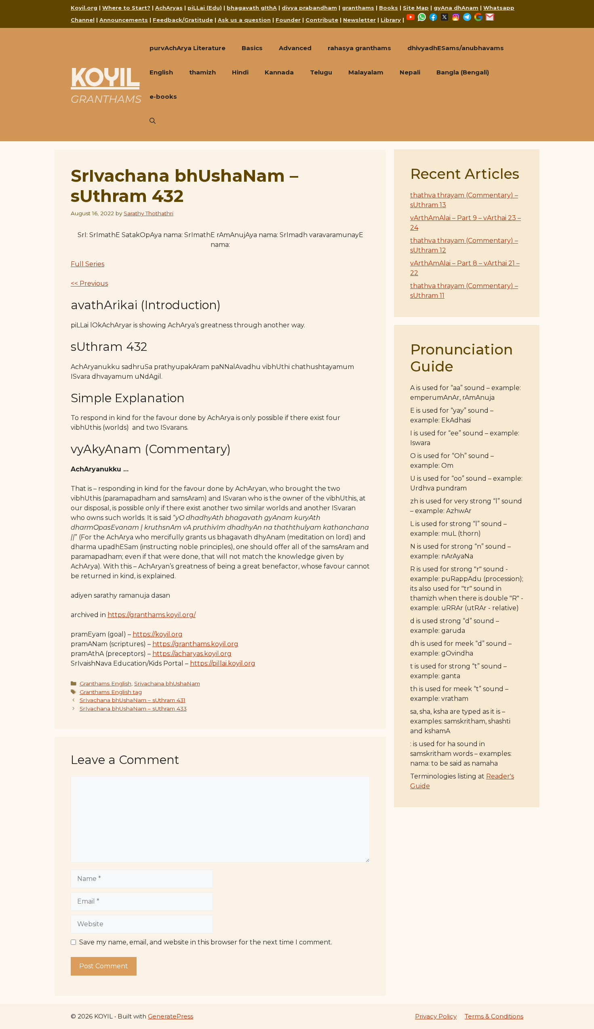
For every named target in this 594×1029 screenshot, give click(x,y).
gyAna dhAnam (456, 7)
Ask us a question (244, 20)
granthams (358, 7)
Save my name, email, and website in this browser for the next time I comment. (205, 942)
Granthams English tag (111, 692)
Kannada (279, 72)
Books (388, 7)
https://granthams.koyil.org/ (151, 615)
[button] (152, 121)
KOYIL (105, 77)
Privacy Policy (436, 1016)
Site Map (416, 7)
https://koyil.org (158, 634)
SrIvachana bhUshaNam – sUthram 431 (132, 700)
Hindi (240, 72)
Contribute (321, 20)
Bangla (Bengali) (462, 72)
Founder (288, 20)
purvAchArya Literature (187, 48)
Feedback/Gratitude (183, 20)
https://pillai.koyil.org (222, 663)
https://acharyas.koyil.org (192, 654)
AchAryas (169, 7)
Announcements (123, 20)
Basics (252, 48)
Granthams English (105, 683)
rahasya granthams (359, 48)
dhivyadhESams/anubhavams (455, 48)
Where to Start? (126, 7)
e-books (163, 96)
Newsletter (359, 20)
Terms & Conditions (494, 1016)
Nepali (410, 72)
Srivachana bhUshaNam (167, 683)
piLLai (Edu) (204, 7)
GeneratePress (170, 1016)
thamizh (202, 72)
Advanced (295, 48)
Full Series (87, 264)
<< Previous (89, 283)
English (161, 72)
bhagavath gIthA (252, 7)
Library (391, 20)
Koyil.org (84, 7)
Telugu (321, 72)
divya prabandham (309, 7)
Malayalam (365, 72)
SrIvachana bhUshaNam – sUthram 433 (133, 708)
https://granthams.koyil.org (195, 644)
